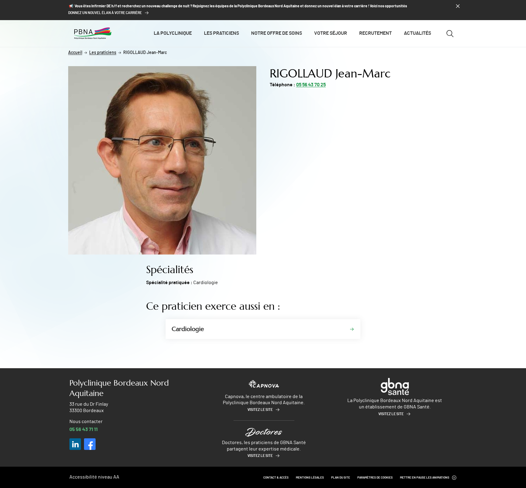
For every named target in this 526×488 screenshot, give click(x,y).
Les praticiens (221, 33)
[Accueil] (92, 33)
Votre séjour (330, 33)
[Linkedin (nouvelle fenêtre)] (75, 444)
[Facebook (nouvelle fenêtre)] (90, 444)
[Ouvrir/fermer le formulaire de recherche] (450, 33)
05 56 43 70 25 (311, 84)
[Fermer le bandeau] (458, 6)
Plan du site (340, 477)
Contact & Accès (276, 477)
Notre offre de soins (276, 33)
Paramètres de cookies (375, 477)
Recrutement (375, 33)
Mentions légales (310, 477)
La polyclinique (173, 33)
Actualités (417, 33)
